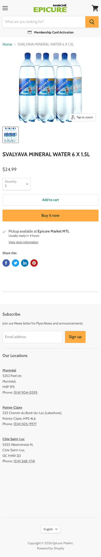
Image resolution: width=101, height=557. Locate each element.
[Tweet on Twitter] (15, 263)
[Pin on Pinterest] (34, 263)
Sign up (75, 336)
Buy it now (50, 215)
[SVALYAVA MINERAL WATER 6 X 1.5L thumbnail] (10, 135)
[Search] (92, 22)
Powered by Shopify (50, 548)
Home (7, 44)
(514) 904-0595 (25, 392)
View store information (23, 242)
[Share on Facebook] (6, 263)
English (48, 529)
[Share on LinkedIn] (24, 263)
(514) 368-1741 (24, 461)
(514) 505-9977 (25, 424)
